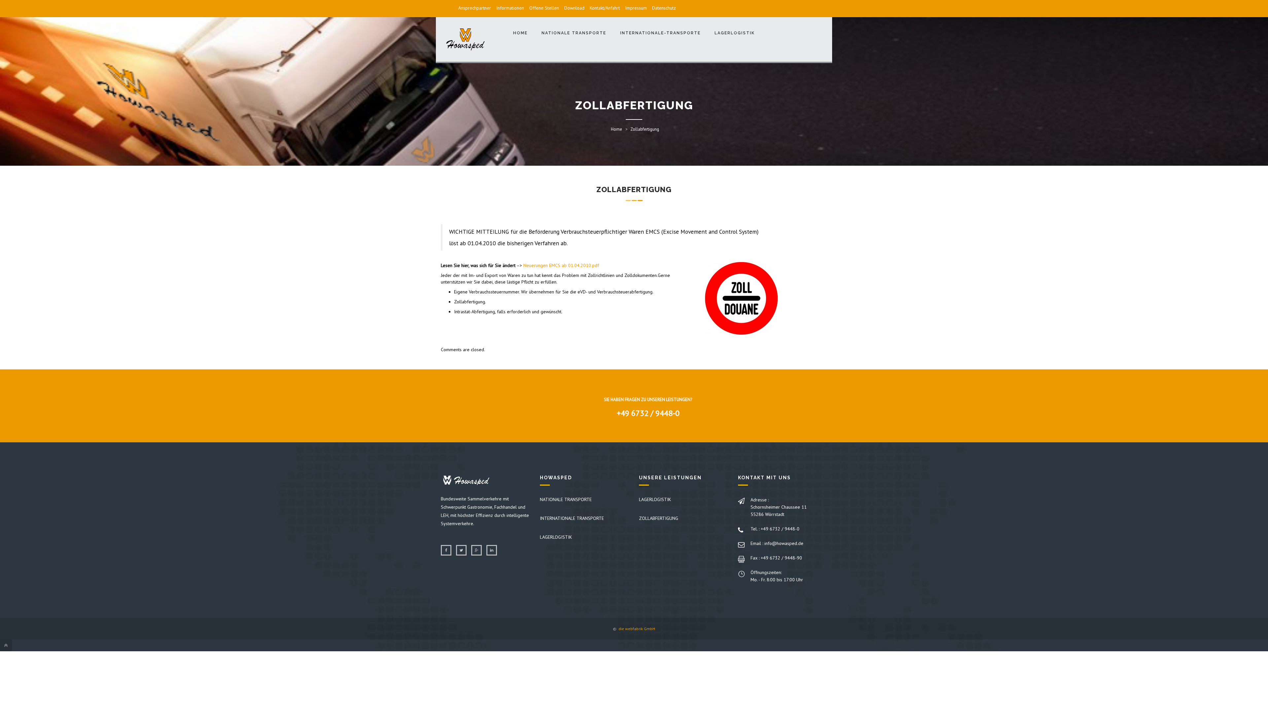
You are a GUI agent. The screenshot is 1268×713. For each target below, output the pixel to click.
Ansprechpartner (474, 8)
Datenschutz (664, 8)
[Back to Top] (6, 645)
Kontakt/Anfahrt (605, 8)
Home (520, 33)
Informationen (510, 8)
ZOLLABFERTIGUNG (658, 518)
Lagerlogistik (735, 33)
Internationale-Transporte (660, 33)
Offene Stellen (544, 8)
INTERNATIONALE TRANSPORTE (572, 518)
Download (574, 8)
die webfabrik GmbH (636, 628)
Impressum (636, 8)
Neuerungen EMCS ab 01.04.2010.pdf (561, 265)
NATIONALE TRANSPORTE (566, 499)
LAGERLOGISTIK (556, 537)
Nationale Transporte (574, 33)
